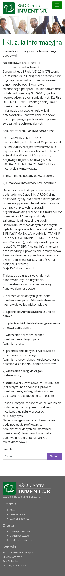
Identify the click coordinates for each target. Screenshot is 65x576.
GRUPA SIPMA (17, 514)
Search (7, 449)
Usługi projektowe (20, 531)
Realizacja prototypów (22, 540)
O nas (13, 510)
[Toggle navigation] (57, 5)
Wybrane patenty (19, 518)
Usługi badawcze (19, 535)
